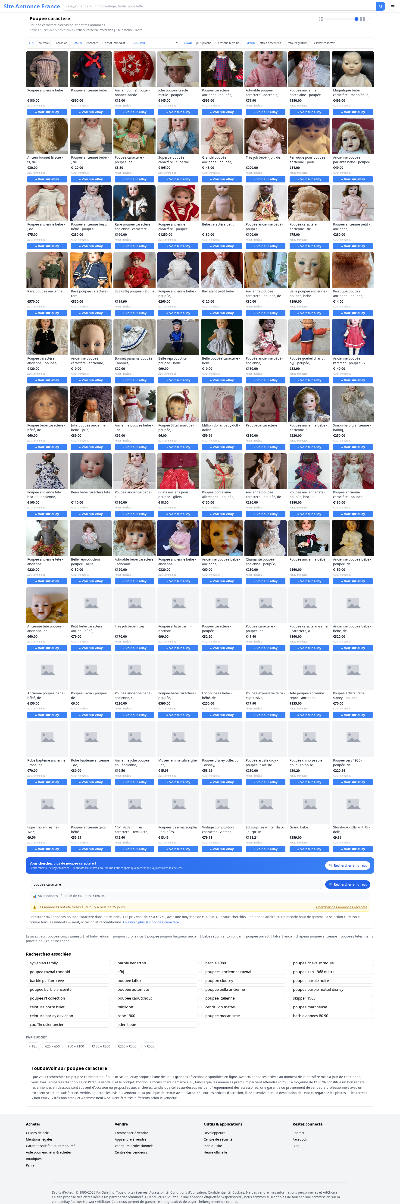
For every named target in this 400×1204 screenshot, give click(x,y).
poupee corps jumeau (65, 936)
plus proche (203, 43)
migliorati (126, 1007)
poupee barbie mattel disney (318, 989)
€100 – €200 (101, 1046)
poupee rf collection (47, 998)
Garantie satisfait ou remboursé (50, 1146)
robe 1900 (126, 1015)
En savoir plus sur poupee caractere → (153, 922)
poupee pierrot (257, 936)
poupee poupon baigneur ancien (173, 936)
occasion (61, 43)
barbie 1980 (215, 963)
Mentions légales (39, 1139)
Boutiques (34, 1159)
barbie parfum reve (47, 980)
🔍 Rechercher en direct (348, 884)
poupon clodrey (219, 980)
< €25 (33, 1046)
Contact (298, 1133)
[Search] (380, 6)
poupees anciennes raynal (228, 971)
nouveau (44, 43)
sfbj (121, 971)
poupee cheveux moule (313, 963)
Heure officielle (215, 1152)
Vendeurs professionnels (134, 1146)
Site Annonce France (32, 6)
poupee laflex (129, 980)
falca (277, 936)
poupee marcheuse (310, 1007)
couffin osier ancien (47, 1024)
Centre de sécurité (218, 1139)
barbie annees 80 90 (310, 1015)
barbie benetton (132, 963)
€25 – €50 (52, 1046)
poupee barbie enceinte (51, 989)
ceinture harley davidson (51, 1015)
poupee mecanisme (222, 1015)
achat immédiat (115, 43)
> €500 (149, 1046)
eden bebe (127, 1024)
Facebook (300, 1139)
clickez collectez (324, 43)
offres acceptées (270, 43)
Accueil (34, 30)
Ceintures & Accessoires (57, 30)
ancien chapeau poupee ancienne (310, 936)
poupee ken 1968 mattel (314, 971)
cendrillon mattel (220, 1007)
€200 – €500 (127, 1046)
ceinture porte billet (47, 1007)
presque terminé (228, 43)
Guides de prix (37, 1133)
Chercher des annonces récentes (341, 907)
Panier (31, 1165)
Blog (296, 1146)
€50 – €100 (76, 1046)
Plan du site (213, 1146)
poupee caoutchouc (135, 998)
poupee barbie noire (311, 980)
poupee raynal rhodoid (50, 971)
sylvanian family (44, 963)
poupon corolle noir (128, 936)
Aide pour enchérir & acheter (48, 1152)
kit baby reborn (97, 936)
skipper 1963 (304, 998)
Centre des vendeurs (131, 1152)
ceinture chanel (58, 941)
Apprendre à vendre (130, 1139)
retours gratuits (298, 43)
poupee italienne (220, 998)
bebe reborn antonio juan (222, 936)
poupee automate (133, 989)
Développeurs (214, 1133)
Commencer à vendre (131, 1133)
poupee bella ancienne (225, 989)
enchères (92, 43)
